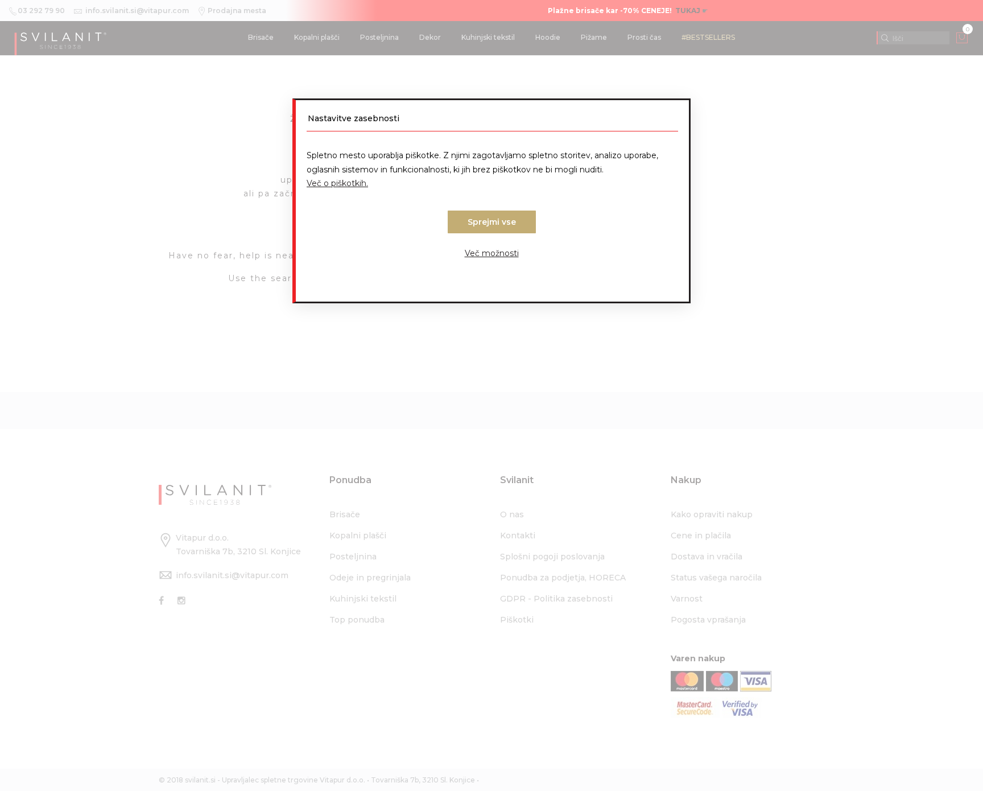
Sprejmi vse (492, 222)
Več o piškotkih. (337, 183)
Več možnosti (492, 253)
